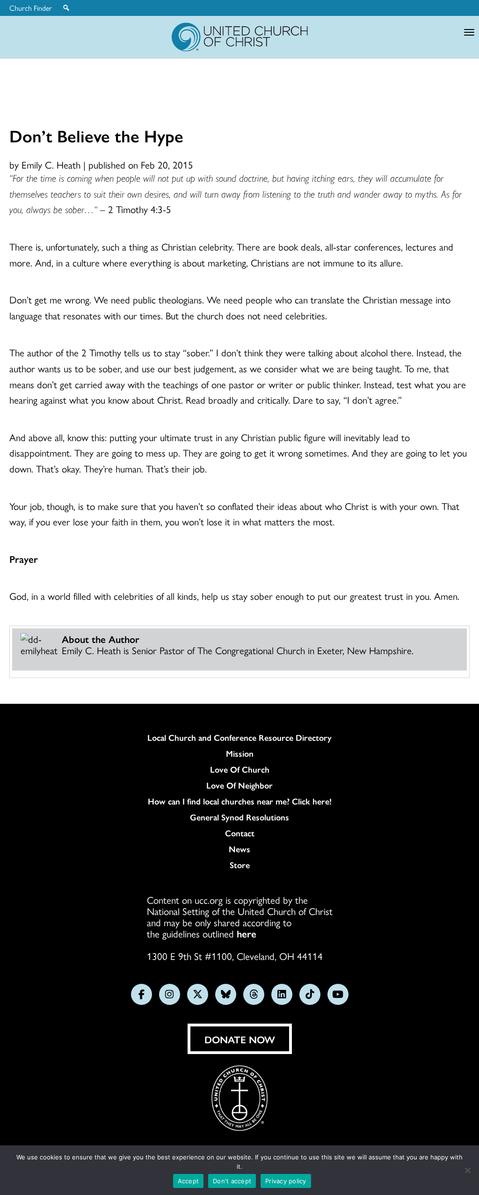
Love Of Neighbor (239, 785)
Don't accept (232, 1181)
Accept (188, 1181)
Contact (239, 833)
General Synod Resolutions (239, 817)
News (239, 849)
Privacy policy (285, 1181)
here (246, 933)
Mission (240, 753)
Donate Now (239, 1039)
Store (240, 864)
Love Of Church (239, 769)
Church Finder (30, 8)
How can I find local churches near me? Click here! (240, 801)
